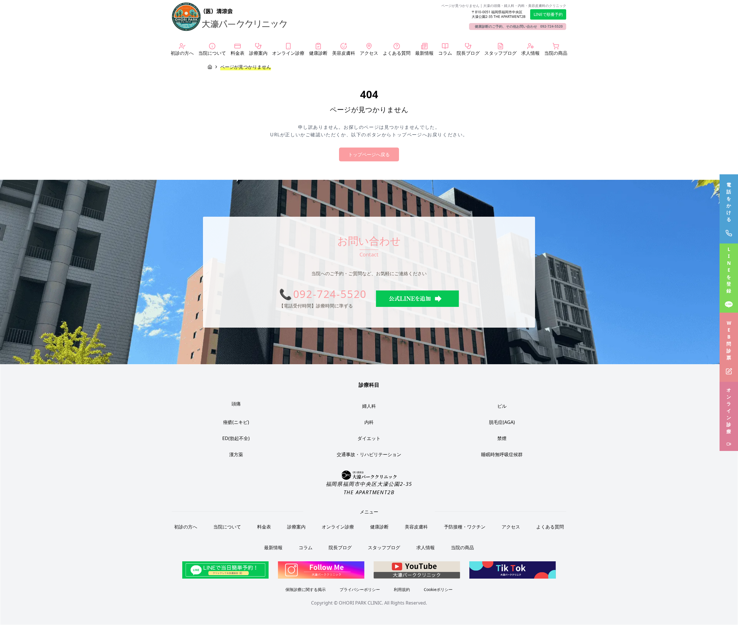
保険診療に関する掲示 (305, 589)
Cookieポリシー (438, 589)
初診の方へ (185, 527)
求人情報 (425, 547)
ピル (502, 406)
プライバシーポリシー (360, 589)
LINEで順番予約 (548, 14)
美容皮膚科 (416, 527)
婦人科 (369, 406)
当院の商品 (462, 547)
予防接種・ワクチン (464, 527)
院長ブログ (340, 547)
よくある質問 (550, 527)
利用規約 (402, 589)
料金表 (264, 527)
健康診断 (379, 527)
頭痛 (236, 404)
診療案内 (296, 527)
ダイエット (369, 438)
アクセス (511, 527)
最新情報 (273, 547)
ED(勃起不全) (236, 438)
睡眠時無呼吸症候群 (502, 454)
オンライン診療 (338, 527)
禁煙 (502, 438)
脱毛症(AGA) (502, 422)
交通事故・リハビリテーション (369, 454)
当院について (227, 527)
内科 (369, 422)
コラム (305, 547)
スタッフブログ (384, 547)
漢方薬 (236, 454)
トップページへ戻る (369, 154)
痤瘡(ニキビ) (236, 422)
